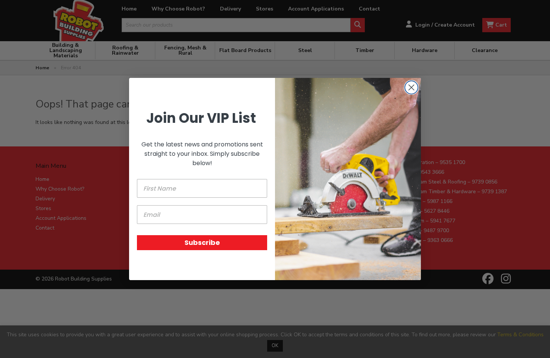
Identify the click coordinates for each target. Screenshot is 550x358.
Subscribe (202, 242)
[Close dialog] (411, 87)
